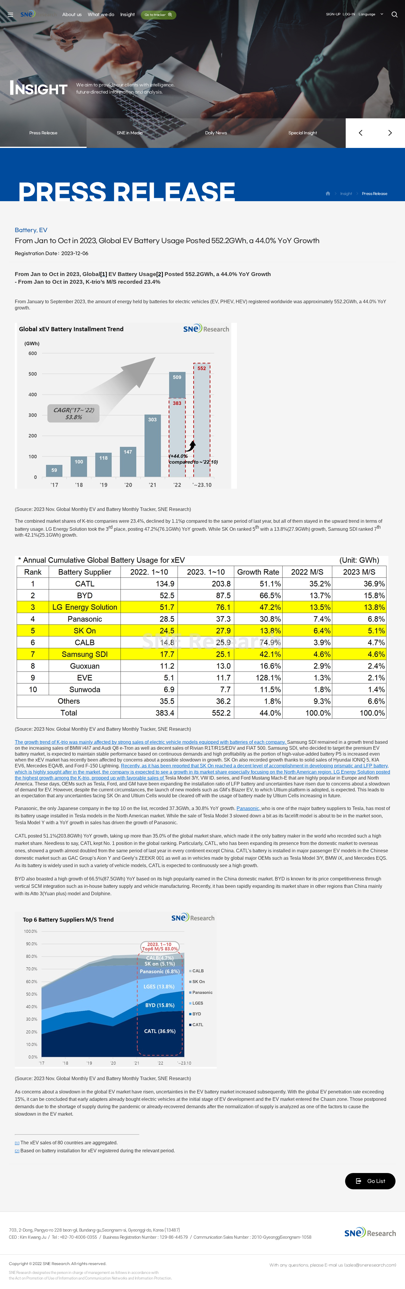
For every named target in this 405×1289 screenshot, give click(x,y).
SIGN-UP (333, 14)
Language (367, 14)
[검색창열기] (394, 15)
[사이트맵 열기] (10, 15)
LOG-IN (349, 14)
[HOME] (328, 195)
